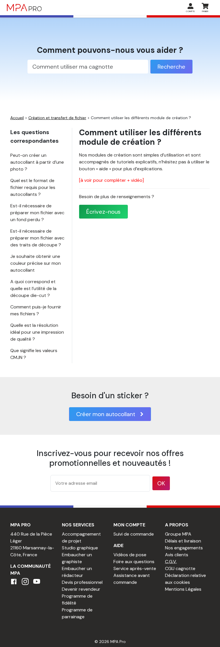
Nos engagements (184, 548)
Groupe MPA (178, 534)
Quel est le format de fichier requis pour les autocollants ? (32, 187)
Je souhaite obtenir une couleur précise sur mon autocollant (35, 263)
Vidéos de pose (129, 555)
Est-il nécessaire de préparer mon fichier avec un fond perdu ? (37, 213)
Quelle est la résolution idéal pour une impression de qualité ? (37, 332)
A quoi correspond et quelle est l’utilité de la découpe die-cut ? (33, 288)
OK (161, 483)
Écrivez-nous (103, 211)
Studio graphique (80, 548)
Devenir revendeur (81, 589)
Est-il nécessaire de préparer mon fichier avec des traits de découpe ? (37, 238)
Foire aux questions (133, 562)
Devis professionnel (82, 582)
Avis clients (176, 555)
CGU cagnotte (180, 568)
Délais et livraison (183, 541)
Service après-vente (134, 568)
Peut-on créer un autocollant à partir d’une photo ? (37, 162)
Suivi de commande (133, 534)
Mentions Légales (183, 589)
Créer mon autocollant (105, 414)
